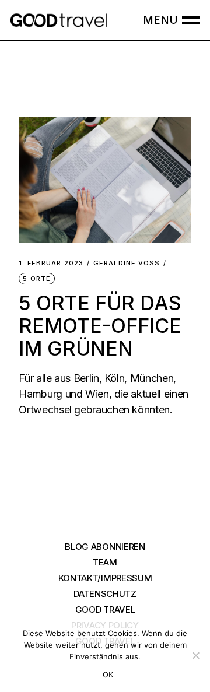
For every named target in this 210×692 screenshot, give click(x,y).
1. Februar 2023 (51, 263)
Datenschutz (105, 593)
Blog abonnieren (105, 546)
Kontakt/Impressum (105, 578)
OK (108, 674)
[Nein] (195, 655)
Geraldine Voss (126, 263)
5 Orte (37, 279)
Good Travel (105, 609)
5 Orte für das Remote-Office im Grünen (100, 326)
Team (105, 562)
